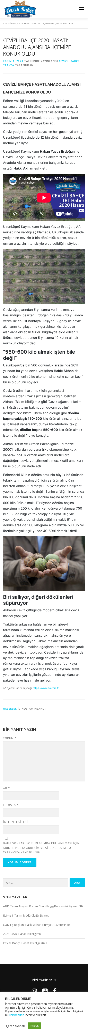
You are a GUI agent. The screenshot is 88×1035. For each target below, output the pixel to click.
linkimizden (16, 1015)
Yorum (10, 738)
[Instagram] (34, 991)
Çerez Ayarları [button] (15, 1026)
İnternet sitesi (15, 822)
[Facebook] (54, 991)
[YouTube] (45, 991)
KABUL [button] (34, 1025)
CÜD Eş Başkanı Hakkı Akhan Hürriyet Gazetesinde (36, 925)
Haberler (10, 708)
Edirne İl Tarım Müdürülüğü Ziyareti (26, 915)
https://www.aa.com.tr (46, 688)
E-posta (11, 805)
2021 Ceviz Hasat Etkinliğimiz (22, 934)
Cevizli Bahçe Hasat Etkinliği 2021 (25, 943)
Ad (6, 788)
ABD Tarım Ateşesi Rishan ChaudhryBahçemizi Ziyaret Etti (43, 906)
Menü (81, 7)
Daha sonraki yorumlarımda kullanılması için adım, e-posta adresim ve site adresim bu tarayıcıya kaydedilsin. (41, 847)
